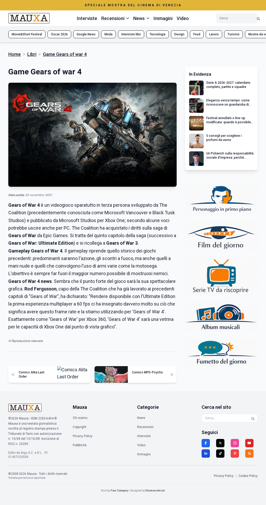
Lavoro (214, 34)
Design (179, 34)
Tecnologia (157, 34)
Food (196, 34)
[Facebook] (206, 443)
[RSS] (249, 453)
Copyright (79, 427)
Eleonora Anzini (155, 490)
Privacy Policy (82, 436)
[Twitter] (220, 443)
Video (183, 18)
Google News (86, 34)
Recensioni (145, 427)
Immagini (163, 18)
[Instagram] (235, 443)
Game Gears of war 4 (65, 54)
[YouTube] (249, 443)
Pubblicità (80, 445)
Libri (31, 54)
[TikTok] (220, 453)
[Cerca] (258, 18)
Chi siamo (80, 418)
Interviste (87, 18)
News (141, 418)
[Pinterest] (235, 453)
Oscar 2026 (59, 34)
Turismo (234, 34)
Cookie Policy (248, 476)
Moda (108, 34)
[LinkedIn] (206, 453)
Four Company (119, 490)
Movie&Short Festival (27, 34)
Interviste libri (131, 34)
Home (14, 54)
